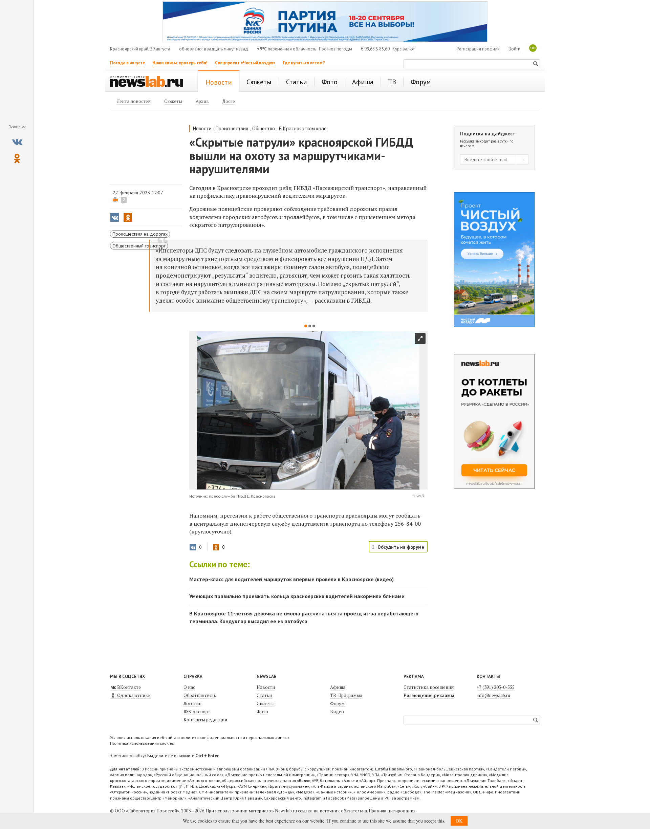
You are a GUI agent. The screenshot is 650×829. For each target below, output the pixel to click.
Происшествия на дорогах (140, 234)
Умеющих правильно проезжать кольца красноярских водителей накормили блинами (297, 596)
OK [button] (459, 820)
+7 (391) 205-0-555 (496, 687)
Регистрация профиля (478, 49)
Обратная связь (199, 695)
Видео (337, 711)
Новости (202, 128)
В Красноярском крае (303, 128)
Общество (263, 128)
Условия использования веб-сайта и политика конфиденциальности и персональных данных (199, 737)
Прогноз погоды (335, 49)
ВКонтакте (128, 687)
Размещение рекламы (429, 695)
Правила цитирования (392, 811)
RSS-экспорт (196, 711)
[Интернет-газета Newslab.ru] (149, 82)
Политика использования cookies (142, 743)
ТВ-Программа (346, 695)
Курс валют (403, 49)
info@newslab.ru (493, 695)
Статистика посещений (429, 687)
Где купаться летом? (304, 63)
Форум (337, 703)
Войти (514, 49)
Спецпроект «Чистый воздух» (245, 63)
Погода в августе (127, 63)
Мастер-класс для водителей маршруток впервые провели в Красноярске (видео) (291, 579)
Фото (262, 711)
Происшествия (232, 128)
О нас (189, 687)
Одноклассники (133, 695)
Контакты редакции (205, 720)
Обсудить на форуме (400, 547)
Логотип (192, 703)
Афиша (337, 687)
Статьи (264, 695)
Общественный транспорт (139, 246)
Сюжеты (266, 703)
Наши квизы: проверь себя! (180, 63)
